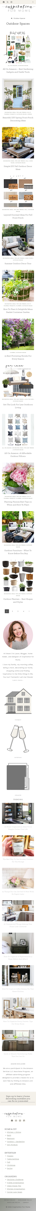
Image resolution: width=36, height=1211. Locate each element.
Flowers (18, 305)
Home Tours (29, 258)
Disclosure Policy (25, 1200)
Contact (26, 1202)
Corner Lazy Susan (14, 1192)
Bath (9, 1135)
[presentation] (18, 47)
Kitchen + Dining (14, 1132)
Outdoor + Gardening (16, 1141)
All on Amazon (12, 65)
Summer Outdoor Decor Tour (18, 263)
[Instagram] (11, 2)
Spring (30, 114)
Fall (27, 161)
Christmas (11, 1165)
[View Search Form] (33, 2)
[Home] (11, 18)
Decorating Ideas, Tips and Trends (15, 112)
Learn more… (18, 680)
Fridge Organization (15, 1183)
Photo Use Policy (13, 1202)
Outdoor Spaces (23, 65)
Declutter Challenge (15, 1179)
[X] (7, 2)
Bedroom (11, 1138)
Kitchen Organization (16, 1189)
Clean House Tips (14, 1186)
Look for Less (29, 399)
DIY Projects (12, 1145)
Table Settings (13, 1159)
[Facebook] (3, 2)
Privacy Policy (9, 1200)
